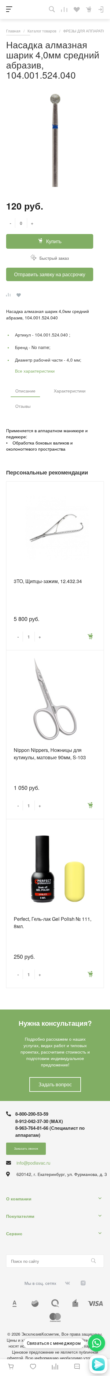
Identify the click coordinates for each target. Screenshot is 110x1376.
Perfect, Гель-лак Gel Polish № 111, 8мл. (52, 922)
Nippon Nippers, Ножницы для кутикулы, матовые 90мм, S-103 (50, 753)
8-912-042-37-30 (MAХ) (39, 1121)
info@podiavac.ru (33, 1163)
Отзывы (23, 406)
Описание (25, 391)
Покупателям (20, 1216)
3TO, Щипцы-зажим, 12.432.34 (48, 581)
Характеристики (70, 391)
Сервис (14, 1233)
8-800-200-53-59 (31, 1113)
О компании (18, 1199)
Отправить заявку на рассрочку (49, 274)
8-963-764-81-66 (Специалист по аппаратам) (50, 1131)
